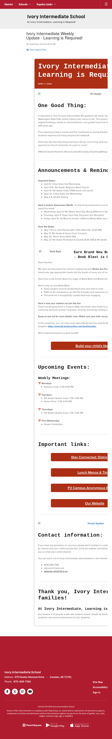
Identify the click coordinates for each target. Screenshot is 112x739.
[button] (25, 4)
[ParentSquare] (32, 725)
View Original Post (37, 49)
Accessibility (100, 687)
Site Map (98, 682)
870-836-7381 (22, 681)
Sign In (96, 692)
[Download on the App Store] (79, 725)
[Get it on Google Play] (55, 725)
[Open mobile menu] (106, 4)
